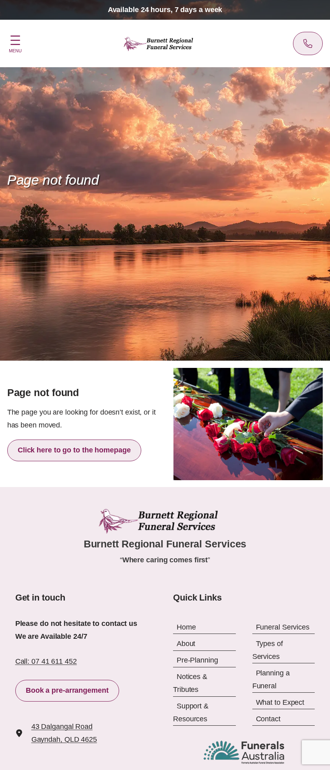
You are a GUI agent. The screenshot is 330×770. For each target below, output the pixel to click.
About (186, 644)
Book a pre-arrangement (67, 690)
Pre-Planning (197, 660)
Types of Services (267, 650)
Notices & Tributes (190, 683)
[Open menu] (15, 42)
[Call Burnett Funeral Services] (308, 43)
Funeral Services (282, 627)
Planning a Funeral (271, 679)
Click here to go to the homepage (74, 450)
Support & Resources (190, 712)
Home (186, 627)
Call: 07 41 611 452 (46, 661)
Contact (268, 719)
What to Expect (280, 702)
